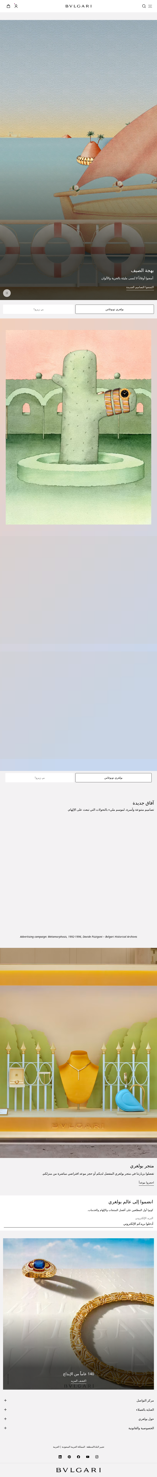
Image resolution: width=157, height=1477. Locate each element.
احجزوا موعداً (146, 1322)
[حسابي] (16, 6)
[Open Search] (144, 6)
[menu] (150, 6)
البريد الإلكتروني (144, 1358)
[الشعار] (78, 6)
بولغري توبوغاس (114, 309)
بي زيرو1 (38, 309)
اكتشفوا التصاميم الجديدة (140, 287)
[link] (8, 6)
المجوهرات (145, 1045)
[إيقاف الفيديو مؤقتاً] (7, 293)
